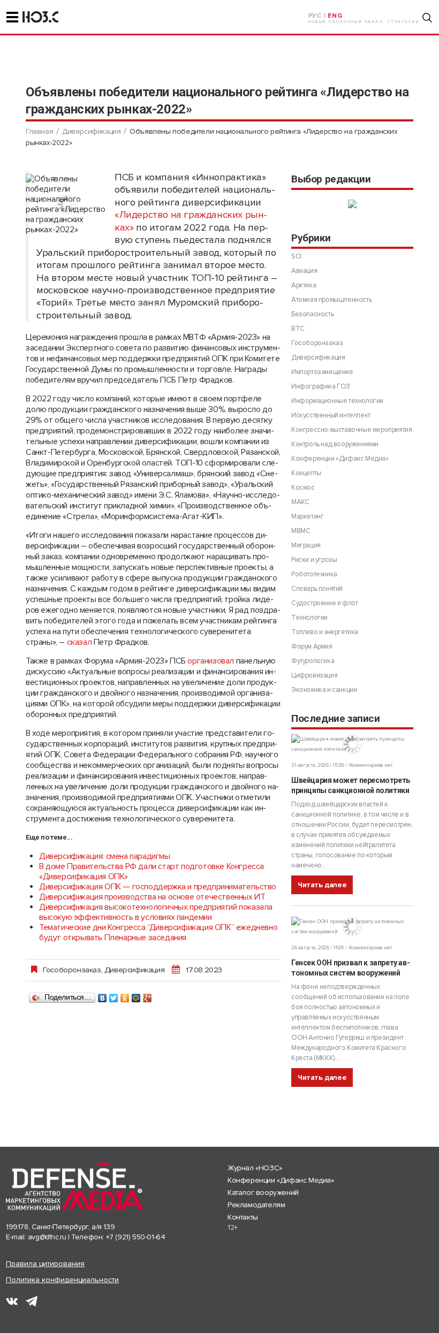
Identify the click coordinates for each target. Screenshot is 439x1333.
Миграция (306, 545)
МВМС (300, 531)
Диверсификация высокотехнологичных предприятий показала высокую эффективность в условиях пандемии (156, 912)
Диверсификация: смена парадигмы (104, 856)
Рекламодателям (256, 1204)
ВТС (298, 328)
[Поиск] (427, 18)
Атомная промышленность (331, 299)
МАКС (300, 502)
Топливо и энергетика (324, 632)
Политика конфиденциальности (62, 1279)
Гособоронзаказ (72, 969)
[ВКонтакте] (102, 995)
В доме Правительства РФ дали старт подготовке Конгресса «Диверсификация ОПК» (151, 871)
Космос (303, 487)
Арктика (303, 285)
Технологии (309, 617)
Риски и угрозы (314, 559)
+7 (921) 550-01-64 (135, 1236)
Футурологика (312, 661)
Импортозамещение (322, 372)
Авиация (304, 270)
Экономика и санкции (324, 689)
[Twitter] (113, 995)
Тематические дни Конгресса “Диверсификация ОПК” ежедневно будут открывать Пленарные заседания (158, 932)
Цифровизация (314, 675)
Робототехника (314, 574)
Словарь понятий (317, 588)
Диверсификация (91, 131)
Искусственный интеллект (330, 415)
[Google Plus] (147, 995)
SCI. (296, 256)
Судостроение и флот (324, 603)
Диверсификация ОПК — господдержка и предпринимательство (157, 886)
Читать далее (322, 884)
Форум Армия (311, 646)
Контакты (243, 1217)
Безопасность (312, 314)
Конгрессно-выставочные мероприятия (351, 429)
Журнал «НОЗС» (255, 1167)
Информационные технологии (337, 401)
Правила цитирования (45, 1263)
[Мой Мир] (136, 995)
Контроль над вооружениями (335, 444)
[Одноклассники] (125, 995)
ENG (335, 16)
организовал (210, 661)
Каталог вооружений (263, 1192)
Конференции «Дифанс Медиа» (340, 458)
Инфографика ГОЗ (320, 386)
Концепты (306, 473)
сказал (79, 642)
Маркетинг (307, 516)
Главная (39, 131)
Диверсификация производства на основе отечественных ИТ (152, 897)
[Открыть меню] (12, 17)
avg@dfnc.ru (47, 1236)
